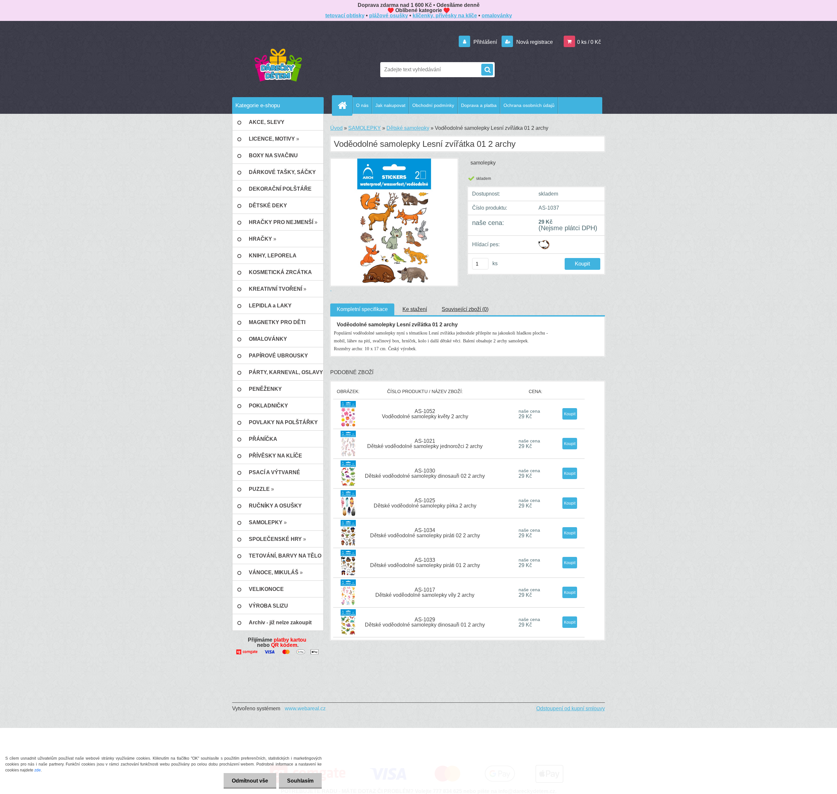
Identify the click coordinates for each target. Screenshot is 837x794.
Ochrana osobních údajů (529, 105)
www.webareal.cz (305, 708)
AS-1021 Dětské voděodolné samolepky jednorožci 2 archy (425, 443)
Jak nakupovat (390, 105)
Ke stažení (414, 309)
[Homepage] (344, 105)
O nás (362, 105)
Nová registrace (534, 42)
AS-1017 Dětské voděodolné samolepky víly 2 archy (424, 592)
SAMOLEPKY (364, 128)
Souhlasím (300, 781)
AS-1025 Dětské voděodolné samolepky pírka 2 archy (425, 503)
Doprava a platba (479, 105)
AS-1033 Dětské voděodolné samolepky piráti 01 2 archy (425, 562)
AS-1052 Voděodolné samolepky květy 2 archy (425, 413)
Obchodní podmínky (433, 105)
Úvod (336, 128)
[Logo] (278, 64)
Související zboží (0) (465, 309)
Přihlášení (485, 42)
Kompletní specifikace (362, 309)
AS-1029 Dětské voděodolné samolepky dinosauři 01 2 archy (425, 622)
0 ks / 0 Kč (589, 42)
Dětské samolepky (407, 128)
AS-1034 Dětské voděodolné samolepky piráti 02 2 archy (425, 532)
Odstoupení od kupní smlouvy (570, 708)
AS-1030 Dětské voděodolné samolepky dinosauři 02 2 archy (425, 473)
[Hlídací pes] (543, 242)
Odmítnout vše (250, 781)
